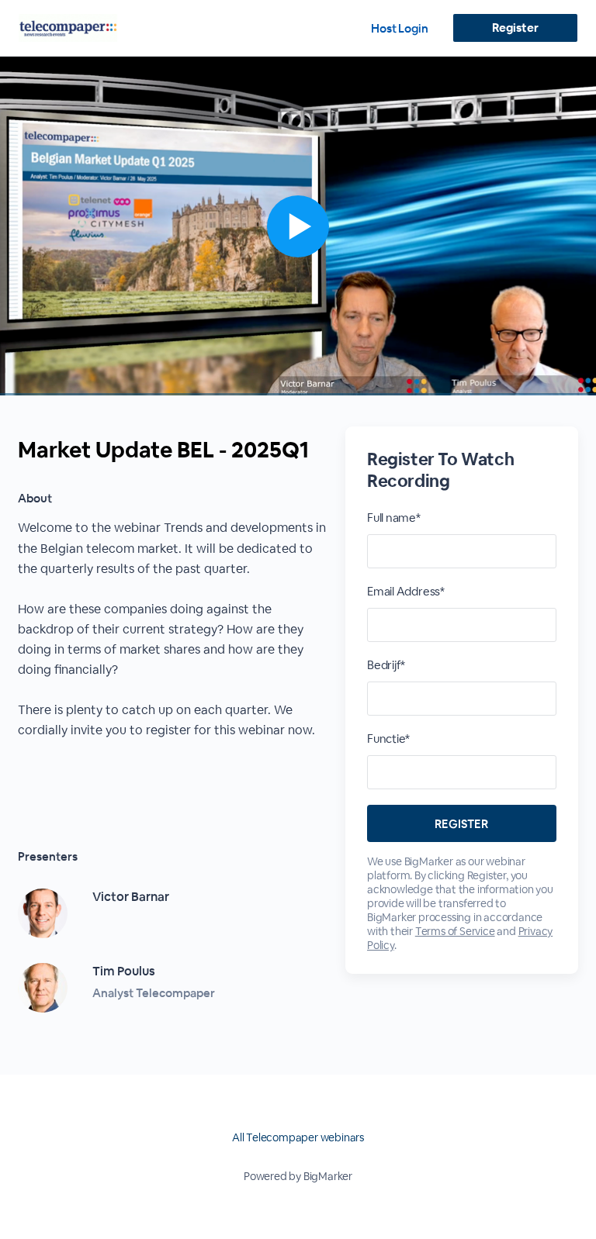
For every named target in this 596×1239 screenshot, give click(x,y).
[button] (298, 226)
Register (515, 27)
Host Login (399, 28)
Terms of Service (455, 931)
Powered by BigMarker (298, 1176)
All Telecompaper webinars (298, 1137)
